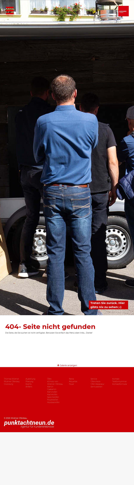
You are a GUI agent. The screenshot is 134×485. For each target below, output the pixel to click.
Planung (29, 381)
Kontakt (115, 379)
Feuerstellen (52, 400)
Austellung (30, 379)
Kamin (50, 386)
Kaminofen (52, 392)
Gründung (8, 384)
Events (28, 384)
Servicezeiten (96, 386)
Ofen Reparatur (97, 384)
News (71, 379)
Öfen (49, 379)
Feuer (71, 384)
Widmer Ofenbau (11, 381)
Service (94, 379)
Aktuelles (73, 381)
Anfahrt (29, 386)
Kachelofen (52, 394)
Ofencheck (95, 381)
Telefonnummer (119, 381)
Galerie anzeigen (68, 365)
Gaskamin (51, 389)
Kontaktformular (119, 384)
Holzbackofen (53, 402)
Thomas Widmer (11, 379)
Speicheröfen (53, 397)
